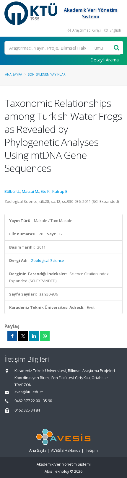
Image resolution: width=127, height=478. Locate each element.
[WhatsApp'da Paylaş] (45, 336)
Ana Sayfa (13, 74)
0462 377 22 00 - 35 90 (33, 400)
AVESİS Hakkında (66, 450)
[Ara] (116, 48)
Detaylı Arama (104, 60)
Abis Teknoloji (57, 471)
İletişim (91, 450)
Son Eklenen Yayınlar (47, 74)
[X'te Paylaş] (23, 336)
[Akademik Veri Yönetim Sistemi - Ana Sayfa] (31, 13)
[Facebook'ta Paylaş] (12, 336)
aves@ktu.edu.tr (28, 391)
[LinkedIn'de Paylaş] (34, 336)
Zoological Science (47, 260)
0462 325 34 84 (27, 410)
